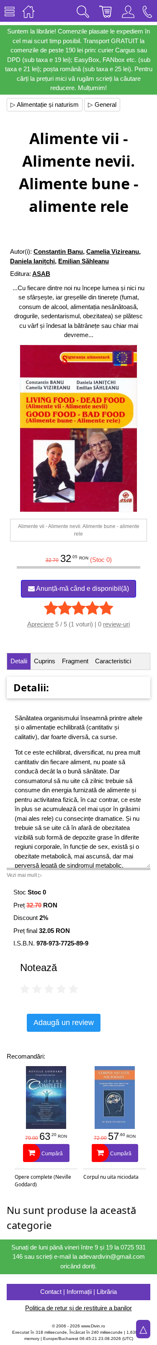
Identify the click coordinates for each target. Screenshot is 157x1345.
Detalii (18, 661)
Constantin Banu (58, 251)
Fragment (75, 661)
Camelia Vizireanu (112, 251)
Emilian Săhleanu (83, 261)
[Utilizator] (128, 11)
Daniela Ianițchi (32, 261)
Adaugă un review (63, 1022)
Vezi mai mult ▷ (24, 875)
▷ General (102, 104)
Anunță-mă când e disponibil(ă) (82, 588)
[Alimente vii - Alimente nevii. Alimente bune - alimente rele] (78, 428)
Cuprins (44, 661)
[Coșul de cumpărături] (105, 11)
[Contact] (147, 11)
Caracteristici (113, 661)
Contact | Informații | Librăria (78, 1291)
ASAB (41, 273)
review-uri (116, 624)
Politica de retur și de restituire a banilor (78, 1308)
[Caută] (83, 11)
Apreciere (40, 624)
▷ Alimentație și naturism (44, 104)
